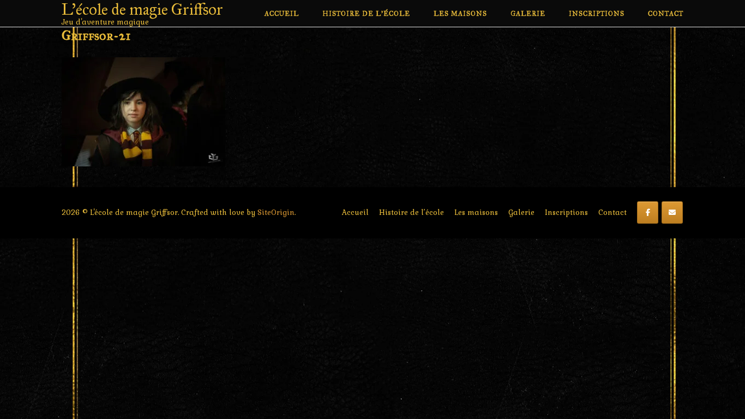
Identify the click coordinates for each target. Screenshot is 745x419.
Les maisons (460, 13)
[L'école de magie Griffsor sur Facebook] (647, 212)
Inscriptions (596, 13)
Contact (665, 13)
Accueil (282, 13)
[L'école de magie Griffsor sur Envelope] (672, 212)
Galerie (527, 13)
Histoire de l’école (366, 13)
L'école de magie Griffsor (142, 9)
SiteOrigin (276, 212)
